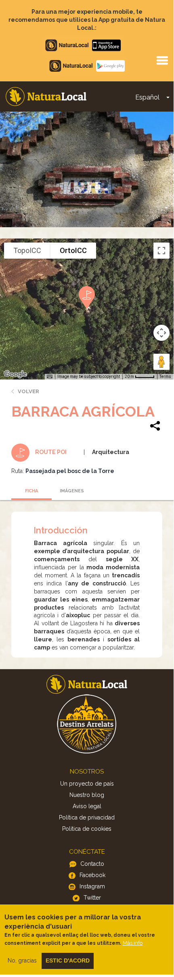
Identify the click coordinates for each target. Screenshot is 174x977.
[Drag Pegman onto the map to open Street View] (161, 362)
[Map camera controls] (161, 333)
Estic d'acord (68, 960)
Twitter (92, 897)
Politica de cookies (86, 829)
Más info (133, 943)
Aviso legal (87, 806)
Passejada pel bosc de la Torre (69, 471)
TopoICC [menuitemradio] (27, 250)
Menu (162, 60)
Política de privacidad (87, 817)
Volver (28, 391)
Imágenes (72, 491)
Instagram (92, 886)
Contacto (92, 864)
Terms (165, 376)
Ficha (31, 491)
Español (147, 97)
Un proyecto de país (87, 783)
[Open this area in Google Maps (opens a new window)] (15, 374)
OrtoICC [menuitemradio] (73, 250)
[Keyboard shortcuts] (49, 377)
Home (46, 96)
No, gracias (22, 960)
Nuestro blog (86, 795)
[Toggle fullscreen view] (161, 251)
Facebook (92, 875)
